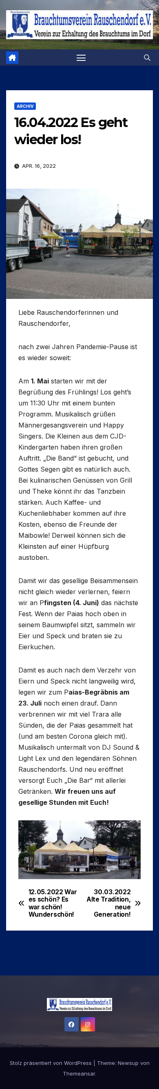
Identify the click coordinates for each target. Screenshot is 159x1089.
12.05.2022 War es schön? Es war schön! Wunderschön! (53, 903)
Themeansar (79, 1073)
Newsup (128, 1063)
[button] (147, 57)
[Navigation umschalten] (81, 57)
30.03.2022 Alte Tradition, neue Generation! (108, 903)
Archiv (25, 106)
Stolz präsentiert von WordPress (51, 1063)
